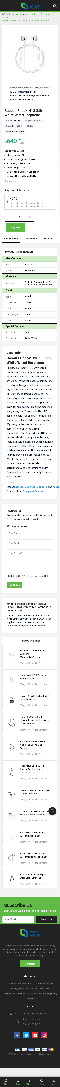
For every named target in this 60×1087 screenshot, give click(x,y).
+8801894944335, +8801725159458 (30, 1022)
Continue (15, 585)
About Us (27, 983)
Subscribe (46, 919)
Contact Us (31, 998)
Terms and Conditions (15, 993)
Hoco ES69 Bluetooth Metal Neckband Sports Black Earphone (33, 744)
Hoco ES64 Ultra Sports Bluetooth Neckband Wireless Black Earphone (34, 720)
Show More (10, 181)
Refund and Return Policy (38, 988)
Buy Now (15, 227)
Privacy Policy (17, 988)
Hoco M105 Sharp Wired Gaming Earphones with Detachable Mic (32, 769)
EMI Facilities (34, 993)
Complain (30, 963)
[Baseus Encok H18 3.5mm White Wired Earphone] (30, 53)
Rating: (11, 575)
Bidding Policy (50, 993)
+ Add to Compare (33, 663)
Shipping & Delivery (43, 983)
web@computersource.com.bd (30, 1013)
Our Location (14, 983)
